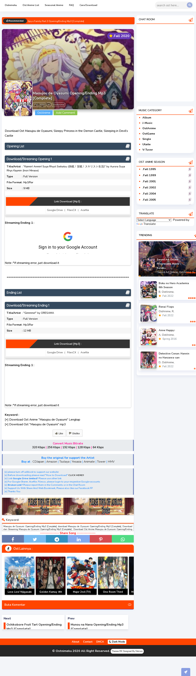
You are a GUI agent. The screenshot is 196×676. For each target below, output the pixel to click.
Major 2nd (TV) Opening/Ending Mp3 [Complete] (82, 594)
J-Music (147, 123)
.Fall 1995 (149, 169)
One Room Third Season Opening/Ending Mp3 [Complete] (113, 594)
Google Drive (55, 210)
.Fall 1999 (149, 175)
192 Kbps (68, 447)
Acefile (85, 210)
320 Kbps (38, 447)
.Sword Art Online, (167, 272)
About (75, 642)
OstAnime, (185, 272)
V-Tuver (147, 150)
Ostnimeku (11, 5)
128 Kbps (84, 447)
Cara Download (88, 5)
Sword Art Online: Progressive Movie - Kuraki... (169, 264)
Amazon (51, 462)
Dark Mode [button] (118, 642)
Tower (101, 462)
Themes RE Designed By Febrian (127, 651)
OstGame (148, 133)
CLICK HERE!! (76, 475)
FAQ (71, 5)
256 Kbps (53, 447)
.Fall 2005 (149, 200)
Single (146, 139)
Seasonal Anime (54, 5)
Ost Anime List (31, 5)
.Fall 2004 (149, 193)
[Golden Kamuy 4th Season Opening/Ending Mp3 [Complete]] (50, 576)
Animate (89, 462)
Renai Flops (166, 307)
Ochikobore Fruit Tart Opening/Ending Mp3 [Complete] (34, 627)
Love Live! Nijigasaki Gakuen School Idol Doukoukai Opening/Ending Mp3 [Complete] (19, 594)
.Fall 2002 (149, 187)
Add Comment (65, 113)
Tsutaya (64, 462)
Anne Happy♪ (167, 330)
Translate (150, 224)
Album (146, 117)
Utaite (146, 144)
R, (173, 311)
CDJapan (38, 462)
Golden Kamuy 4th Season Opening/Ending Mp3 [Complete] (50, 594)
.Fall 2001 (149, 181)
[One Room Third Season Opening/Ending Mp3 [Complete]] (113, 576)
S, (193, 272)
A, (160, 335)
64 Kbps (98, 447)
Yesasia (76, 462)
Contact (87, 642)
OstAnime (149, 128)
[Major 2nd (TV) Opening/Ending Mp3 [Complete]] (82, 576)
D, (160, 362)
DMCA (100, 642)
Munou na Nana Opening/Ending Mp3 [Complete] (97, 627)
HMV (111, 462)
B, (160, 292)
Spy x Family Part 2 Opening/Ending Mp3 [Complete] (56, 21)
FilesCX (71, 210)
